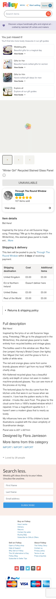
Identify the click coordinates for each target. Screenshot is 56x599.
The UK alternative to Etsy (19, 553)
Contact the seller (24, 532)
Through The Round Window (30, 191)
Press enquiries (40, 556)
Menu (22, 5)
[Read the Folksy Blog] (38, 568)
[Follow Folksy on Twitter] (28, 568)
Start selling (34, 5)
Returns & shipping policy (22, 310)
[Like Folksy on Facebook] (22, 568)
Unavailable (28, 182)
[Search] (48, 13)
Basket (46, 5)
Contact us (38, 548)
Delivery (21, 527)
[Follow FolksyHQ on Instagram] (33, 568)
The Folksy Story (40, 545)
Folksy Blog (13, 556)
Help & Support (15, 548)
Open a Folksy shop (16, 545)
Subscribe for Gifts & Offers (28, 537)
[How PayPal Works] (28, 590)
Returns (21, 529)
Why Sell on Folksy (16, 550)
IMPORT (7, 447)
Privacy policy (39, 550)
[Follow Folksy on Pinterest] (17, 568)
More (10, 240)
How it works (22, 524)
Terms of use (39, 553)
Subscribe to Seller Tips (18, 558)
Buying (22, 534)
